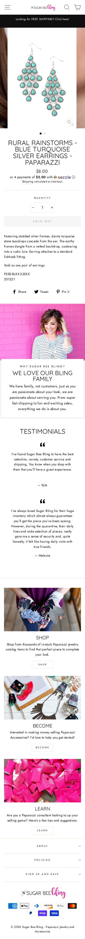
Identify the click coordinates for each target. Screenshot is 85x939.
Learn (42, 830)
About (42, 846)
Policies (42, 860)
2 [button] (45, 134)
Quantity (42, 198)
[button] (42, 177)
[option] (42, 19)
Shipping (28, 181)
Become (43, 747)
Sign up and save (42, 874)
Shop (42, 664)
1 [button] (41, 134)
